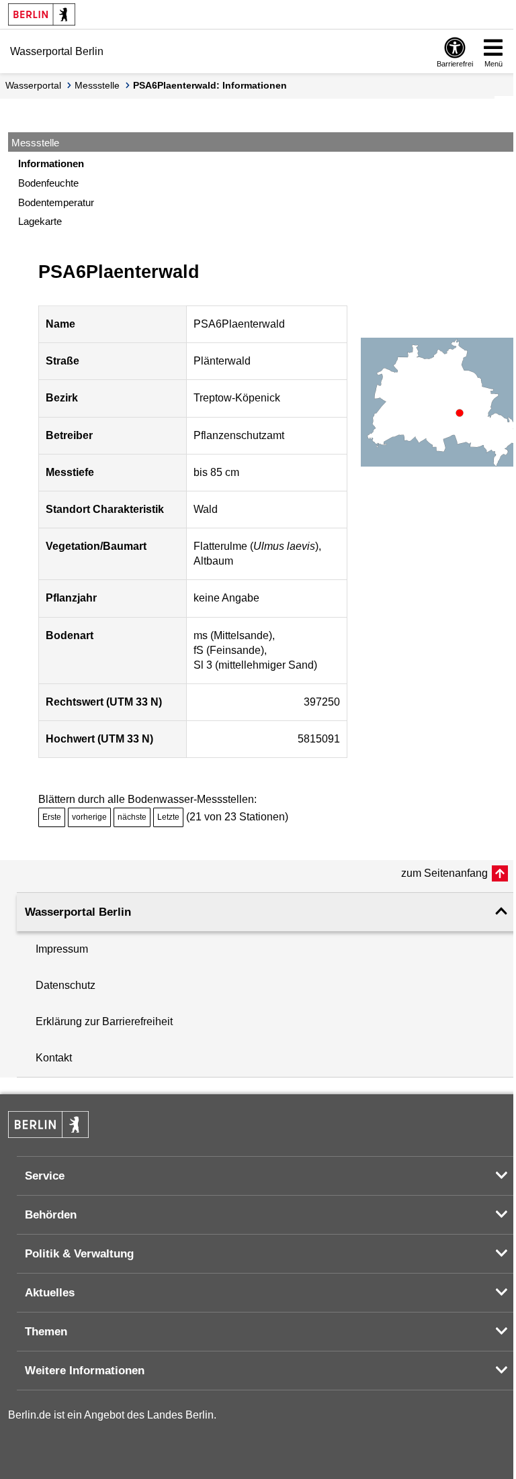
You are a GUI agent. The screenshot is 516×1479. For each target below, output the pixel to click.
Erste (51, 817)
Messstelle (97, 85)
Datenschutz (65, 985)
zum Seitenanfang (444, 873)
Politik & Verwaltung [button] (79, 1253)
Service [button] (44, 1176)
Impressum (62, 949)
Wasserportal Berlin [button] (78, 912)
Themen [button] (46, 1331)
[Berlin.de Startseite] (41, 14)
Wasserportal (33, 85)
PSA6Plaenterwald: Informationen (210, 85)
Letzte (168, 817)
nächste (132, 817)
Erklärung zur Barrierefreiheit (104, 1021)
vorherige (89, 817)
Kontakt (54, 1057)
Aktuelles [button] (50, 1292)
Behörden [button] (51, 1214)
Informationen (51, 163)
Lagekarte (40, 221)
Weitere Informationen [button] (84, 1370)
